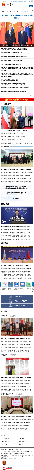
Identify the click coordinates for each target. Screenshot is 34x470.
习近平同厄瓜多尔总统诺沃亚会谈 (11, 64)
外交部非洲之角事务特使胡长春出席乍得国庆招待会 (16, 278)
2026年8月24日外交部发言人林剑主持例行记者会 (15, 226)
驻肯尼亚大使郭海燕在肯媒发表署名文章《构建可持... (16, 383)
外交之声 (4, 355)
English (5, 1)
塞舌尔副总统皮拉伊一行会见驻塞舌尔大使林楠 (15, 351)
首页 (2, 11)
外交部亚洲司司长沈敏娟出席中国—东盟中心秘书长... (16, 272)
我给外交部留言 (21, 301)
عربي (25, 1)
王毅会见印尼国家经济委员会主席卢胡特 (13, 136)
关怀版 (28, 1)
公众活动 (13, 316)
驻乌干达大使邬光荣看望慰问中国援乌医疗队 (14, 429)
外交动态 (25, 11)
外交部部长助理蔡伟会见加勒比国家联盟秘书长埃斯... (16, 178)
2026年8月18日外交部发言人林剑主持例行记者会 (15, 239)
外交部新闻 (5, 147)
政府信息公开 (20, 305)
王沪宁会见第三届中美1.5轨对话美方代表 (13, 84)
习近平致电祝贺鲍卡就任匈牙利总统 (11, 60)
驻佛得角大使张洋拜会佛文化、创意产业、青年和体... (16, 344)
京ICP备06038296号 (24, 456)
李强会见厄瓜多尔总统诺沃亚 (9, 80)
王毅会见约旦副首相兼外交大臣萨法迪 (12, 133)
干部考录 (21, 444)
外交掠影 (13, 355)
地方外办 (5, 441)
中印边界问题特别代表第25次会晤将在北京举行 (15, 87)
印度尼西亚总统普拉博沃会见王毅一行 (12, 140)
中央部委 (5, 438)
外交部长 (17, 11)
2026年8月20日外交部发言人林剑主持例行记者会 (15, 233)
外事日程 (16, 198)
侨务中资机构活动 (7, 394)
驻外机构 (21, 438)
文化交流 (19, 394)
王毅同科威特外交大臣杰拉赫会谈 (17, 130)
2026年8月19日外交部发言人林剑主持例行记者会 (15, 236)
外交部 (9, 11)
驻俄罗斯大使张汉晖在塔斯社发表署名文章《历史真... (16, 387)
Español (15, 1)
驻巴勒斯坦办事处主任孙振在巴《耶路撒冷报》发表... (16, 390)
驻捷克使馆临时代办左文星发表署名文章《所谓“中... (16, 380)
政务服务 (18, 297)
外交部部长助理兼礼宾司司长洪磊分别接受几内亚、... (16, 175)
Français (10, 1)
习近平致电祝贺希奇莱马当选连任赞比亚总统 (14, 56)
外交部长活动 (6, 104)
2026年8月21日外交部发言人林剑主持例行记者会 (15, 229)
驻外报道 (4, 311)
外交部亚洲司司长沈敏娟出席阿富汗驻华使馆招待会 (16, 275)
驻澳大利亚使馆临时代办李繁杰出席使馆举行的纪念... (16, 425)
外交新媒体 (22, 441)
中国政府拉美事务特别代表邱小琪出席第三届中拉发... (16, 268)
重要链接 (5, 444)
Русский (20, 1)
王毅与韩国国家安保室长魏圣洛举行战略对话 (14, 91)
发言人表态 (5, 204)
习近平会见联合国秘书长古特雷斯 (12, 45)
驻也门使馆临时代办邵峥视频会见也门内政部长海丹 (16, 341)
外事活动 (4, 316)
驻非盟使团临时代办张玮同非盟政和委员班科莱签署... (16, 347)
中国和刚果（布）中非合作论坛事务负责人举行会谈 (16, 182)
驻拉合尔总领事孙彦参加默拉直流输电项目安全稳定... (16, 422)
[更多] (31, 95)
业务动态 (4, 243)
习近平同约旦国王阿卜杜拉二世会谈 (17, 16)
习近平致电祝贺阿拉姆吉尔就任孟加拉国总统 (14, 49)
